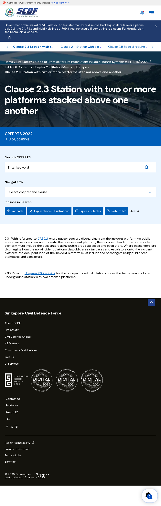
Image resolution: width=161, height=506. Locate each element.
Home (9, 62)
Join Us (9, 357)
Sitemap (10, 461)
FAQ (8, 419)
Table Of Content (17, 67)
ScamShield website (24, 32)
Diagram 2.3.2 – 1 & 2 (40, 273)
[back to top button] (151, 302)
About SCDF (13, 323)
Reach (10, 412)
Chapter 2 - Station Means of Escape (60, 67)
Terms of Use (13, 455)
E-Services (12, 363)
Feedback (12, 405)
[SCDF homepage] (21, 16)
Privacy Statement (17, 449)
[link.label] (7, 427)
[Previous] (8, 46)
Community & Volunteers (21, 350)
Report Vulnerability (18, 443)
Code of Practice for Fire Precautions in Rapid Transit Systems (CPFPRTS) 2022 (91, 62)
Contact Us (13, 399)
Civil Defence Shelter (18, 336)
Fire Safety (24, 62)
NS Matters (12, 343)
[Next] (152, 46)
